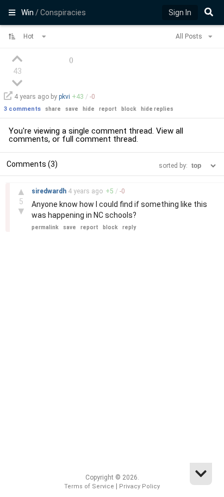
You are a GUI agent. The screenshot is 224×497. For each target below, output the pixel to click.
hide (89, 109)
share (53, 109)
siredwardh (50, 191)
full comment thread (99, 139)
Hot (29, 36)
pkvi (64, 96)
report (108, 109)
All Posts (190, 36)
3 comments (22, 108)
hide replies (157, 109)
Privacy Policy (139, 486)
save (71, 109)
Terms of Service (89, 486)
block (128, 109)
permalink (45, 227)
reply (129, 227)
